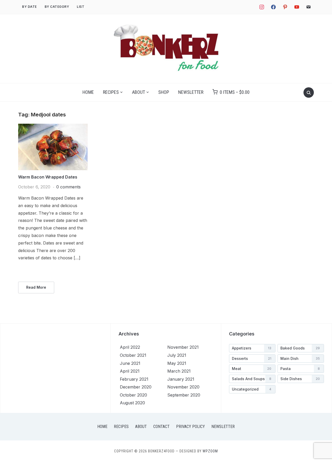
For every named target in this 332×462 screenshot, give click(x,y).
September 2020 (183, 395)
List (80, 7)
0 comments (68, 186)
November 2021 (183, 347)
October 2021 (133, 355)
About (138, 92)
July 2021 (176, 355)
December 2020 (135, 387)
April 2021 (130, 371)
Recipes (111, 92)
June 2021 (130, 363)
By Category (57, 7)
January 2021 (180, 379)
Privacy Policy (190, 426)
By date (29, 7)
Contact (161, 426)
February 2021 (134, 379)
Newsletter (190, 92)
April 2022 (130, 347)
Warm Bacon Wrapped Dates (47, 177)
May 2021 (176, 363)
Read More (36, 287)
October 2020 (133, 395)
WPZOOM (210, 451)
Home (88, 92)
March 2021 (179, 371)
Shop (163, 92)
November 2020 (183, 387)
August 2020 (132, 402)
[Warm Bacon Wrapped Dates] (53, 126)
